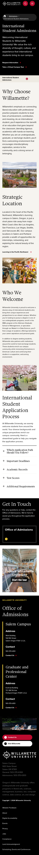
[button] (19, 570)
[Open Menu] (32, 3)
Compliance (6, 839)
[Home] (4, 16)
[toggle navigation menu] (27, 78)
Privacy (5, 828)
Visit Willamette (14, 743)
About (4, 813)
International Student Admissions (10, 78)
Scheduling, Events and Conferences (16, 849)
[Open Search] (25, 3)
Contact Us (12, 737)
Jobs (4, 834)
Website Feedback (9, 807)
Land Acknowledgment (11, 844)
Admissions (13, 16)
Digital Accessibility (9, 818)
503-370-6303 (10, 651)
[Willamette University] (11, 3)
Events (4, 823)
